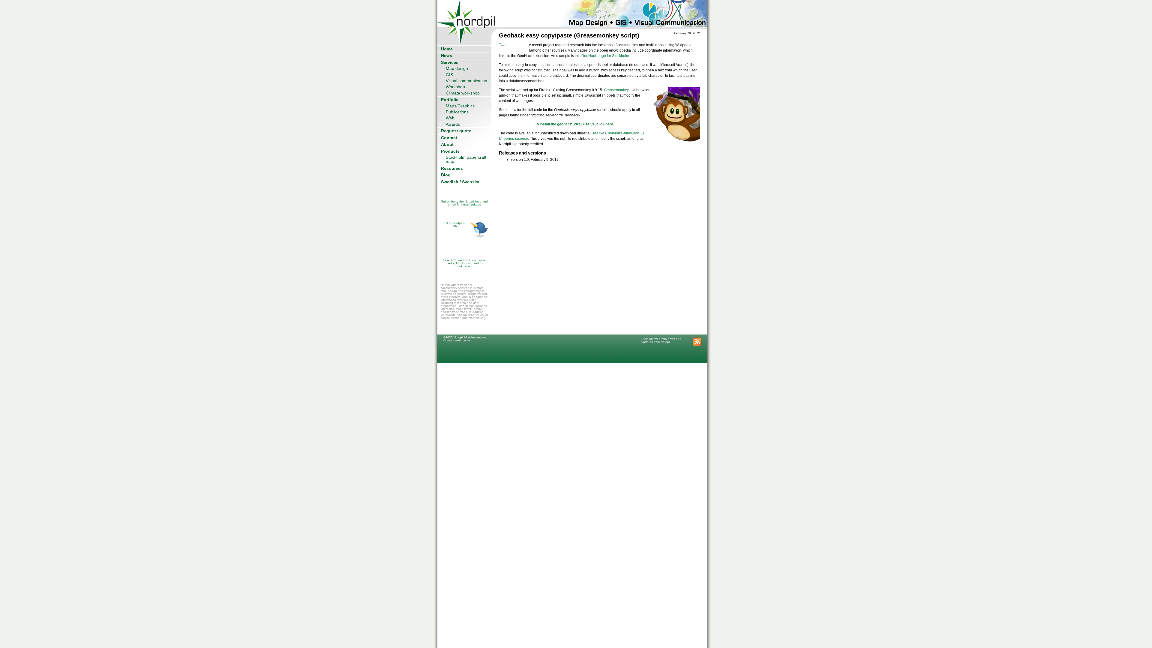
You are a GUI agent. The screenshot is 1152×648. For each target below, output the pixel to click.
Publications (457, 112)
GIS (449, 74)
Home (447, 48)
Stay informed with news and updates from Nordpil (661, 340)
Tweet (503, 45)
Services (449, 62)
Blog (446, 174)
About (447, 144)
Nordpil (466, 13)
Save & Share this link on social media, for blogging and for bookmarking (464, 263)
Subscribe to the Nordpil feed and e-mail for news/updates (464, 203)
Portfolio (450, 99)
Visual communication (466, 80)
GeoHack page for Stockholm (605, 56)
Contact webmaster (456, 340)
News (446, 55)
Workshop (455, 86)
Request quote (456, 130)
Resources (452, 168)
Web (450, 118)
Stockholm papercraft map (466, 159)
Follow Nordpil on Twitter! (454, 224)
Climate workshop (463, 93)
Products (450, 151)
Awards (453, 124)
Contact (449, 137)
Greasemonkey (617, 90)
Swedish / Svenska (460, 181)
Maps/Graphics (460, 106)
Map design (457, 68)
